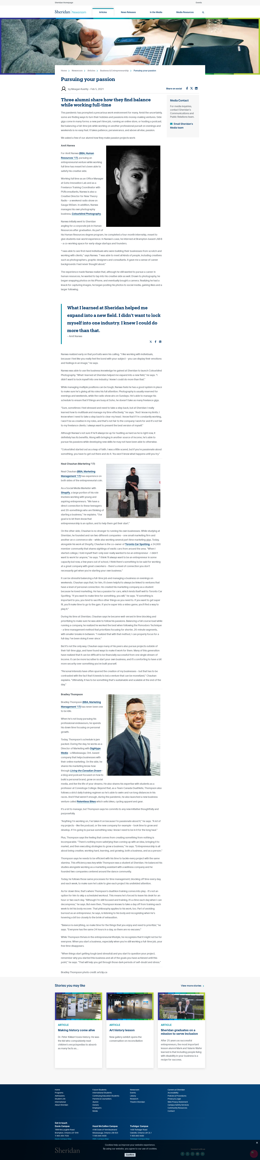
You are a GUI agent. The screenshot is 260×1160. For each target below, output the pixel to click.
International (60, 1102)
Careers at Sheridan (176, 1090)
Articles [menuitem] (103, 12)
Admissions (60, 1096)
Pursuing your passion (145, 71)
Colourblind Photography (86, 213)
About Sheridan (61, 1105)
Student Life (60, 1099)
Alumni (95, 1102)
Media (95, 1111)
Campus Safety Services (178, 1105)
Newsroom (77, 71)
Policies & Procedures (177, 1096)
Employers (96, 1108)
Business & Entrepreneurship (114, 71)
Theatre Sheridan (137, 1102)
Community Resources (177, 1108)
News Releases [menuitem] (128, 12)
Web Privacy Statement (178, 1102)
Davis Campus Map (63, 1139)
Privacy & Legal (174, 1099)
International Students (102, 1093)
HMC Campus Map (100, 1139)
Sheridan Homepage (64, 3)
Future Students (99, 1090)
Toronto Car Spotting (137, 544)
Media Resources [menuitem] (185, 12)
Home (64, 71)
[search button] (203, 12)
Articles (91, 71)
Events (199, 3)
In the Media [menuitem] (156, 12)
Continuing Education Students (105, 1096)
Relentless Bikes (86, 801)
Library (133, 1096)
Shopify (65, 492)
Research (134, 1099)
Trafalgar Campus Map (139, 1139)
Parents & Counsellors (101, 1099)
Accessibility (173, 1093)
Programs (59, 1093)
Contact (171, 1111)
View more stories (191, 986)
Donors (95, 1105)
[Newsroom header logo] (70, 11)
